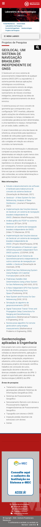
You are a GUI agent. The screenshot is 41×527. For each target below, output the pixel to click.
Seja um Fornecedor (21, 513)
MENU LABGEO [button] (12, 36)
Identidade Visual (21, 509)
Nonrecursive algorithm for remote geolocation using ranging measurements (20, 326)
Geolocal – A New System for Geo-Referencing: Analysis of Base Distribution (21, 200)
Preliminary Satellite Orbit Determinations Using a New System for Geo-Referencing (21, 282)
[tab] (20, 36)
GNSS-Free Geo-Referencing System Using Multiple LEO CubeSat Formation (21, 273)
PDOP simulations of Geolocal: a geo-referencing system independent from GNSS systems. (22, 250)
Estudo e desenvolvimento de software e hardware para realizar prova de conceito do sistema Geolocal (22, 189)
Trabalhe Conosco (20, 511)
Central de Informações (20, 504)
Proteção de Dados (21, 507)
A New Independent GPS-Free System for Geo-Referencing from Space (22, 290)
